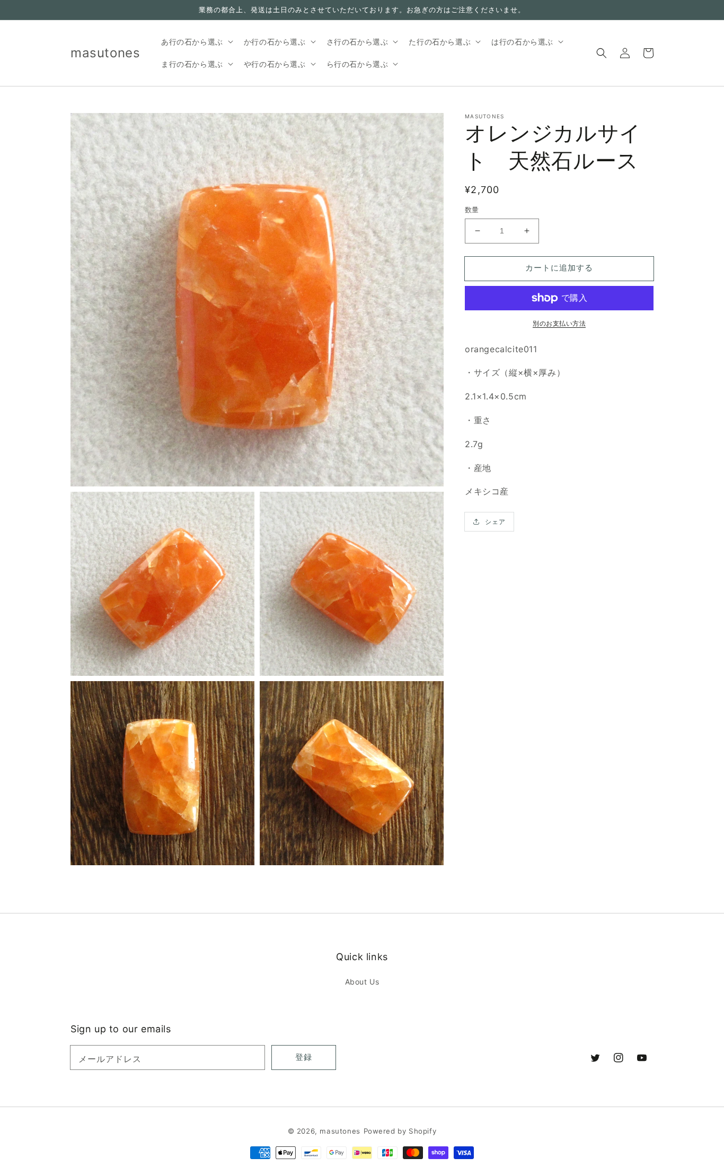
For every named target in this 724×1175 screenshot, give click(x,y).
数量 (472, 209)
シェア (495, 522)
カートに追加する (559, 268)
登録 (303, 1057)
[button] (601, 53)
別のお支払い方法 (559, 323)
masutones (340, 1131)
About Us (362, 981)
